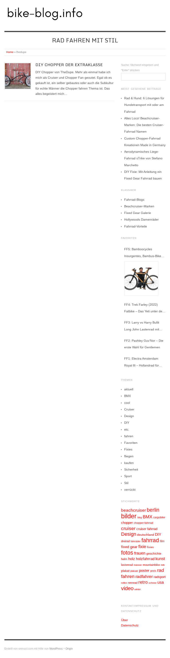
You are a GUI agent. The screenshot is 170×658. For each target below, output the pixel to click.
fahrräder (136, 541)
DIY (126, 422)
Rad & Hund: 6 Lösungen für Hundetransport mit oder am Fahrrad (144, 104)
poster (144, 570)
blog (139, 517)
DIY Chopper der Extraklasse (69, 64)
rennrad (132, 582)
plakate (134, 571)
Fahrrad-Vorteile (135, 226)
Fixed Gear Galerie (137, 213)
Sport (128, 476)
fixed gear (129, 547)
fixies (150, 547)
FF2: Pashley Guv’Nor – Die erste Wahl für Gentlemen (143, 344)
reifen (124, 583)
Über (124, 620)
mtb (163, 565)
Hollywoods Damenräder (141, 219)
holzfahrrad (145, 559)
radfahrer (144, 576)
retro (143, 582)
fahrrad (150, 540)
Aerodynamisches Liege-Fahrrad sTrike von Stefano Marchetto (143, 158)
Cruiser (129, 409)
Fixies (128, 449)
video (127, 588)
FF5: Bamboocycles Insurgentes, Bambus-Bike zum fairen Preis (142, 253)
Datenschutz (130, 625)
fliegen (128, 456)
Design (129, 416)
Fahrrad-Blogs (134, 199)
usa (160, 582)
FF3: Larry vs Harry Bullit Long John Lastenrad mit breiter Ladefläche (141, 326)
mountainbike (151, 564)
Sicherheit (131, 469)
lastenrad (127, 564)
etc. (126, 429)
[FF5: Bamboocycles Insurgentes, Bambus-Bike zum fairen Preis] (141, 278)
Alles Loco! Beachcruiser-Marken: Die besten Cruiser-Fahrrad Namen (144, 124)
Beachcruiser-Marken (139, 206)
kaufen (129, 463)
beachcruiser (133, 510)
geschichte (153, 553)
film (162, 541)
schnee (152, 583)
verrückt (129, 489)
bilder (129, 516)
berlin (153, 510)
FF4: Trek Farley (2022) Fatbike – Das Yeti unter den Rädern (144, 309)
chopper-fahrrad (143, 523)
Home (10, 52)
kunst (160, 559)
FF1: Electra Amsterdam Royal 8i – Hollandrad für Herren (141, 362)
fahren (128, 436)
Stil (126, 483)
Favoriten (130, 442)
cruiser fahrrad (146, 529)
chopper (127, 522)
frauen (139, 553)
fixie (142, 546)
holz (131, 559)
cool (127, 402)
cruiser (128, 528)
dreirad (125, 541)
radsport (160, 577)
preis (153, 571)
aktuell (128, 389)
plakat (125, 570)
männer (138, 565)
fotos (127, 553)
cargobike (159, 517)
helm (124, 559)
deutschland (145, 534)
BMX (127, 396)
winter (137, 589)
